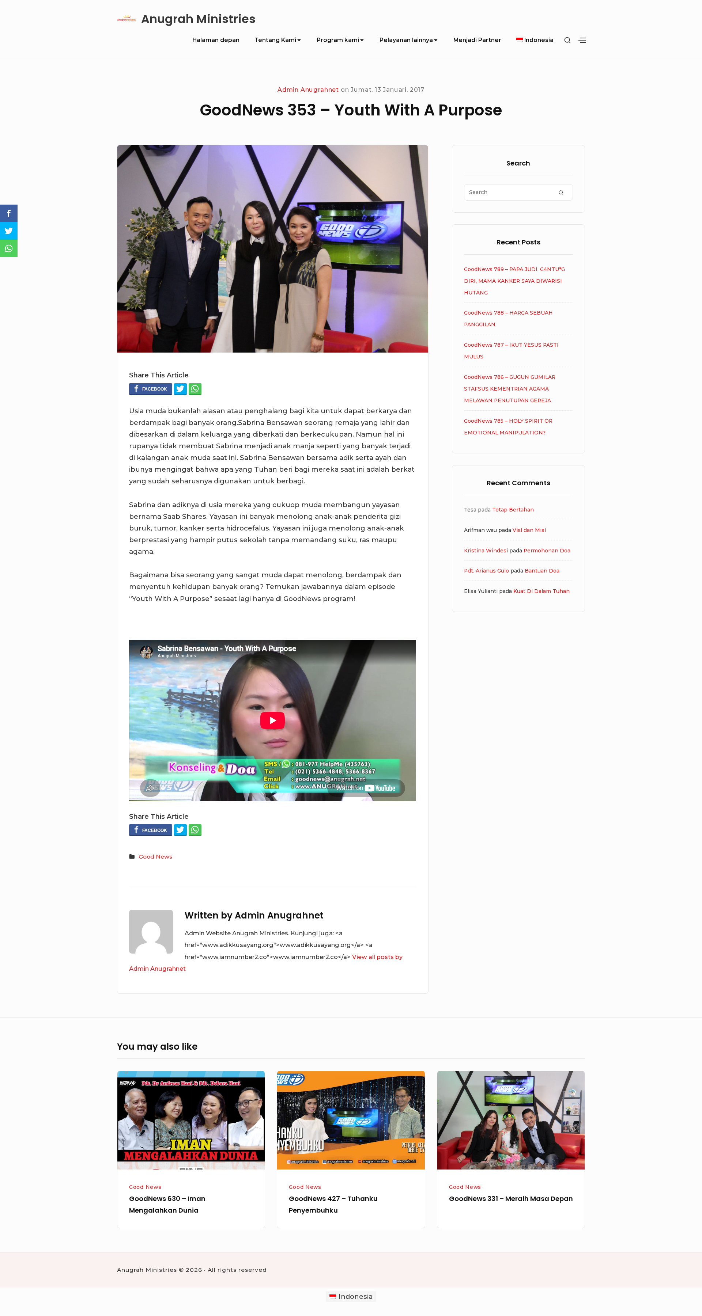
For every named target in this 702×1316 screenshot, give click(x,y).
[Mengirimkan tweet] (180, 388)
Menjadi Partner (477, 40)
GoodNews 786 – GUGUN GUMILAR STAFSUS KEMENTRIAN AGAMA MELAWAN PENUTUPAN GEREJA (509, 388)
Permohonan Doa (547, 551)
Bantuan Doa (542, 571)
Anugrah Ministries (198, 19)
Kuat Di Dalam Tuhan (541, 591)
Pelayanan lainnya (406, 40)
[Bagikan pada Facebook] (150, 388)
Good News (155, 856)
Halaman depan (215, 40)
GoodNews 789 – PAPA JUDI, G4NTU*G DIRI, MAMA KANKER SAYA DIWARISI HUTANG (514, 281)
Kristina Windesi (486, 551)
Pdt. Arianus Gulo (486, 571)
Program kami (338, 40)
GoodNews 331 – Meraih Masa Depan (511, 1198)
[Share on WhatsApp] (195, 388)
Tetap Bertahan (513, 510)
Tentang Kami (275, 40)
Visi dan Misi (529, 530)
